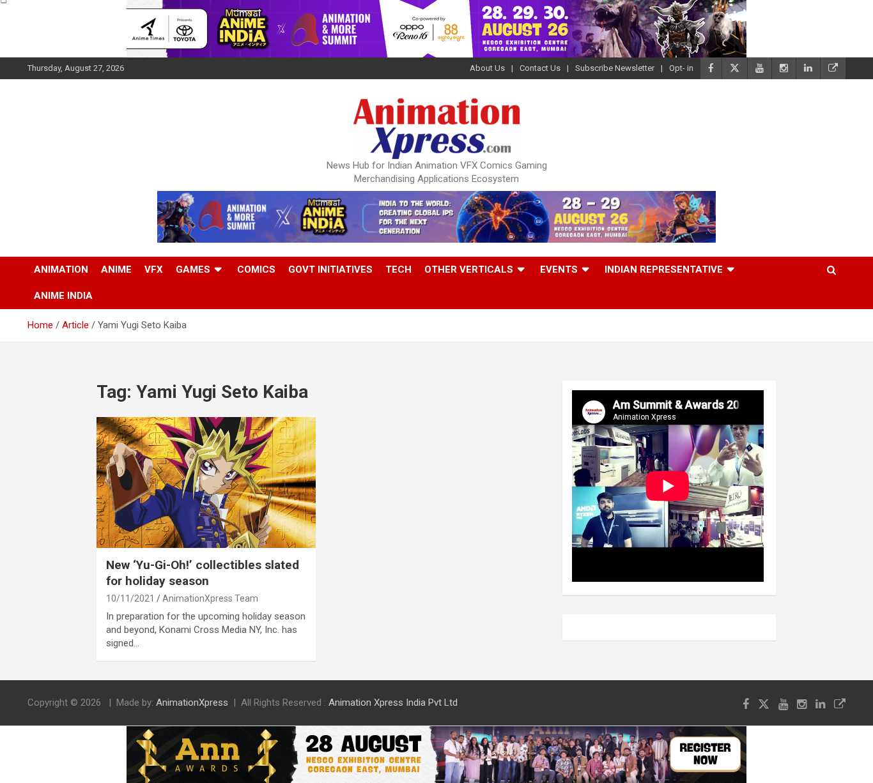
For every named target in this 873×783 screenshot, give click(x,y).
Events (559, 269)
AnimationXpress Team (210, 598)
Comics (256, 269)
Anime (116, 269)
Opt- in (681, 68)
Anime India (63, 295)
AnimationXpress (192, 702)
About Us (487, 68)
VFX (153, 269)
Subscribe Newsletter (614, 68)
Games (193, 269)
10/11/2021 (130, 598)
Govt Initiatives (330, 269)
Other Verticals (468, 269)
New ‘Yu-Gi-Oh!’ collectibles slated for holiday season (202, 573)
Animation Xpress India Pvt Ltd (393, 702)
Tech (398, 269)
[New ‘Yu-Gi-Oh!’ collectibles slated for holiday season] (206, 482)
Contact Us (540, 68)
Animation (61, 269)
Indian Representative (664, 269)
